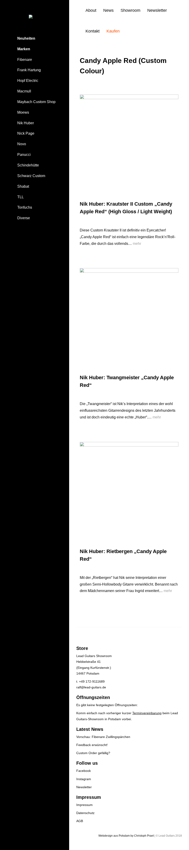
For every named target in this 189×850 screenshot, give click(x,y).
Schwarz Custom (31, 176)
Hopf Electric (27, 81)
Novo (21, 144)
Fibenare (24, 60)
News (108, 10)
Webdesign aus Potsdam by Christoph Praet (126, 835)
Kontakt (93, 31)
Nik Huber (25, 123)
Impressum (84, 805)
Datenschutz (85, 813)
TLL (20, 197)
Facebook (83, 771)
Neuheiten (26, 38)
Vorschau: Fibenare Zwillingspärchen (103, 737)
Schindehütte (28, 165)
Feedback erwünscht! (92, 745)
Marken (23, 49)
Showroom (130, 10)
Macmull (24, 91)
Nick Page (25, 133)
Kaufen (113, 31)
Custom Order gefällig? (93, 753)
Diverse (23, 218)
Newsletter (157, 10)
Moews (23, 112)
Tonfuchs (24, 207)
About (91, 10)
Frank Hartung (29, 70)
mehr (137, 244)
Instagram (83, 779)
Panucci (24, 155)
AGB (79, 821)
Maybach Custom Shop (36, 102)
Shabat (23, 186)
